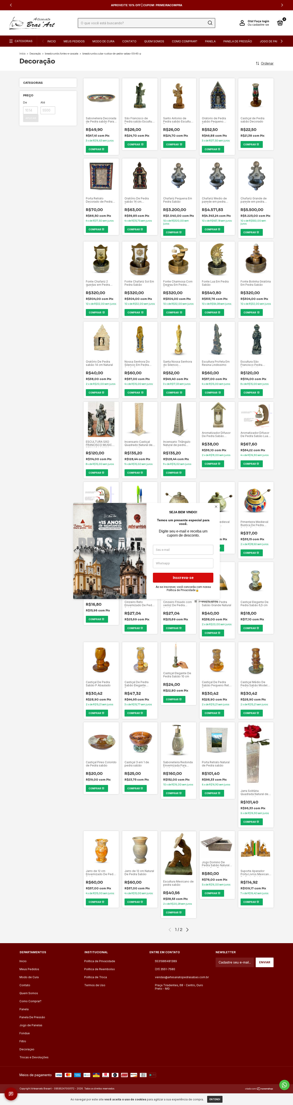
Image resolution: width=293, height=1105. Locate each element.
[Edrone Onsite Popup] (146, 552)
